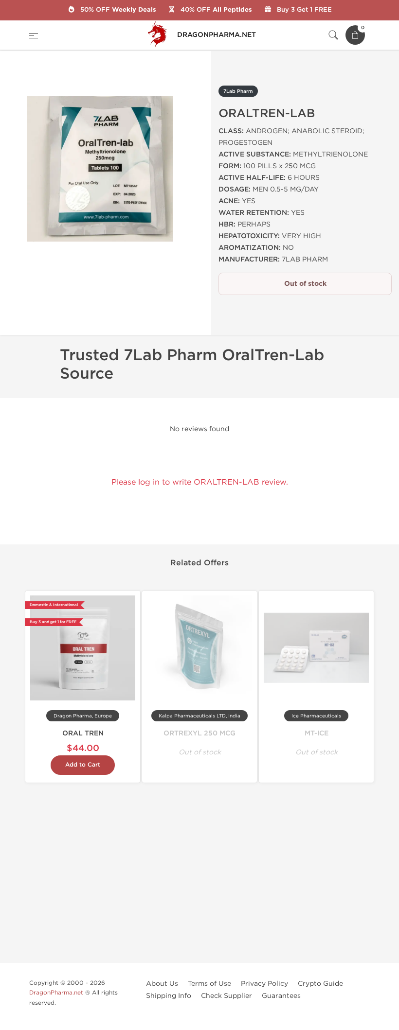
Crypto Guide (320, 983)
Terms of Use (209, 983)
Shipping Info (168, 996)
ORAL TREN (83, 733)
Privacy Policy (264, 983)
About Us (162, 983)
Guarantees (281, 996)
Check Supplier (226, 996)
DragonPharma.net (56, 992)
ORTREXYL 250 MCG (199, 733)
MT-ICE (316, 733)
